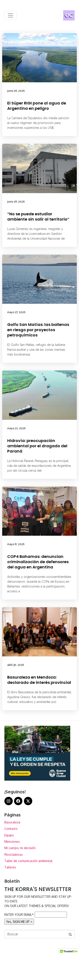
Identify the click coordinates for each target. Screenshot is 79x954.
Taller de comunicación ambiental (28, 861)
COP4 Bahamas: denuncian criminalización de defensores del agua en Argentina (38, 562)
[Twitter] (28, 801)
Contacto (11, 828)
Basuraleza (12, 822)
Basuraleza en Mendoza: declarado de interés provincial (39, 679)
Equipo (9, 835)
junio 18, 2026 (16, 201)
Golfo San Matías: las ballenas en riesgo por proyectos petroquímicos (38, 330)
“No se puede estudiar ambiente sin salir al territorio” (38, 216)
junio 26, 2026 (16, 90)
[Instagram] (8, 801)
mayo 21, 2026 (16, 428)
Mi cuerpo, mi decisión (20, 848)
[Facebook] (18, 801)
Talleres (10, 867)
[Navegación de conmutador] (10, 15)
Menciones (12, 841)
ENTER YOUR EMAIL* (19, 914)
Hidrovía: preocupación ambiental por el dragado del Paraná (37, 446)
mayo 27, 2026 (16, 312)
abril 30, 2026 (15, 665)
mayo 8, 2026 (15, 544)
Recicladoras (13, 854)
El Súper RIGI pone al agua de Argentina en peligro (36, 105)
